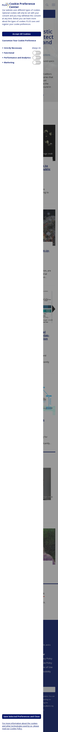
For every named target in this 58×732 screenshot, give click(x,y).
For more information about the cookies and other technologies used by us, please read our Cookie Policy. (20, 726)
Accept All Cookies (22, 34)
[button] (12, 48)
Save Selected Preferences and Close (22, 716)
